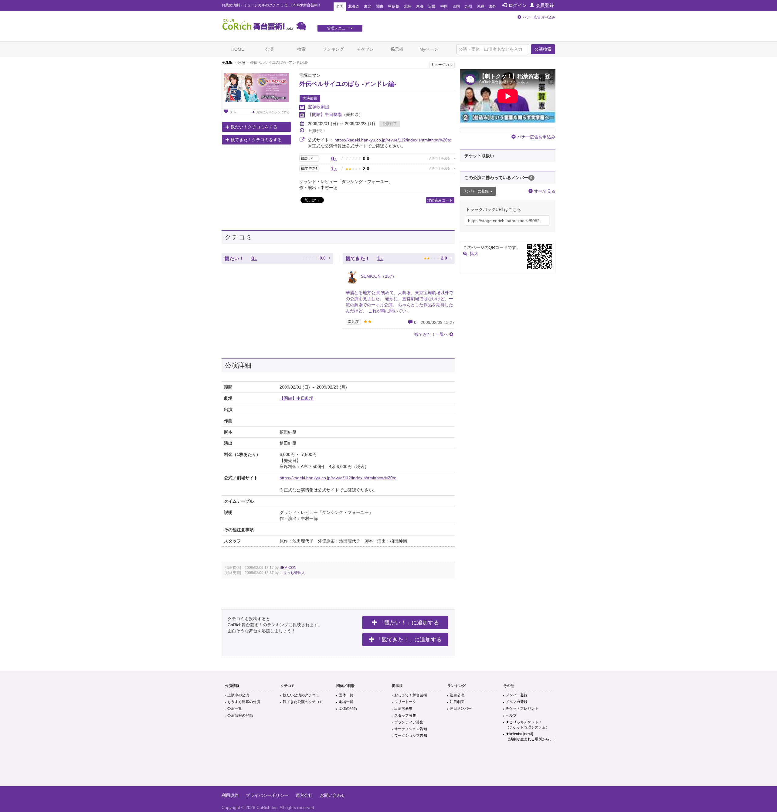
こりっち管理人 (292, 573)
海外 (492, 6)
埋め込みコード (440, 200)
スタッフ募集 (405, 715)
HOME (237, 49)
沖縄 (480, 6)
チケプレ (365, 49)
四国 (456, 6)
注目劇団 (457, 702)
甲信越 (393, 6)
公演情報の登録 (240, 715)
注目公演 (457, 695)
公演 (269, 49)
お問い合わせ (332, 795)
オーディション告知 (410, 729)
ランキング (333, 49)
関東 (379, 6)
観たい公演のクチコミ (301, 695)
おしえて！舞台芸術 (410, 695)
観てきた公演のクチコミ (303, 702)
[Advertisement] (388, 766)
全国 (339, 6)
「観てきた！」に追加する (409, 640)
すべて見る (544, 191)
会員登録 (545, 5)
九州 (468, 6)
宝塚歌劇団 (318, 106)
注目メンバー (461, 708)
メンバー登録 (517, 695)
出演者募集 (403, 708)
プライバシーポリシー (267, 795)
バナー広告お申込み (539, 17)
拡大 (474, 253)
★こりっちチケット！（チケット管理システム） (527, 724)
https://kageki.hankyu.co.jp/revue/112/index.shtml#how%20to (392, 140)
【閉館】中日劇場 (325, 114)
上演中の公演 (238, 695)
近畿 (432, 6)
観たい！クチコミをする (254, 126)
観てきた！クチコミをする (256, 139)
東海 (419, 6)
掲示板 (397, 49)
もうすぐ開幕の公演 (243, 702)
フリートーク (405, 702)
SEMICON (288, 568)
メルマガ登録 (517, 702)
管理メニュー (338, 28)
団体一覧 (346, 695)
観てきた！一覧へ (431, 334)
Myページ (428, 49)
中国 (444, 6)
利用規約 (230, 795)
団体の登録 (348, 708)
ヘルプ (511, 715)
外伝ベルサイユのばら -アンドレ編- (347, 83)
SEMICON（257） (378, 276)
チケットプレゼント (522, 708)
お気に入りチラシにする (273, 112)
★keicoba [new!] (531, 736)
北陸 (407, 6)
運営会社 (304, 795)
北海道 (353, 6)
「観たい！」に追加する (409, 623)
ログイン (517, 5)
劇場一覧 (346, 702)
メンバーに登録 (476, 191)
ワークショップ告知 (410, 735)
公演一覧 (234, 708)
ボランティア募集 (408, 722)
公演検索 (542, 49)
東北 (367, 6)
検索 (301, 49)
